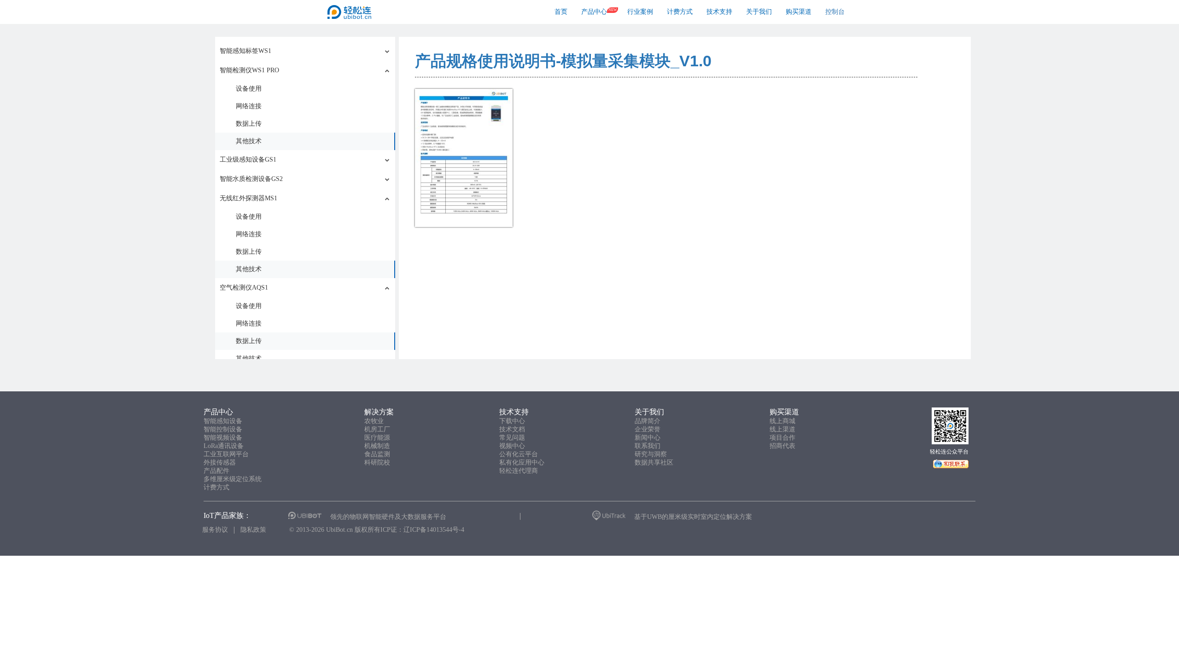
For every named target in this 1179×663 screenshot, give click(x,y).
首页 (560, 11)
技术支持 (719, 11)
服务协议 (215, 529)
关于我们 (759, 11)
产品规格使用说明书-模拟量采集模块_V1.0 (563, 61)
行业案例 (640, 11)
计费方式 (680, 11)
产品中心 (594, 11)
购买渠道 (798, 11)
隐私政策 (253, 529)
